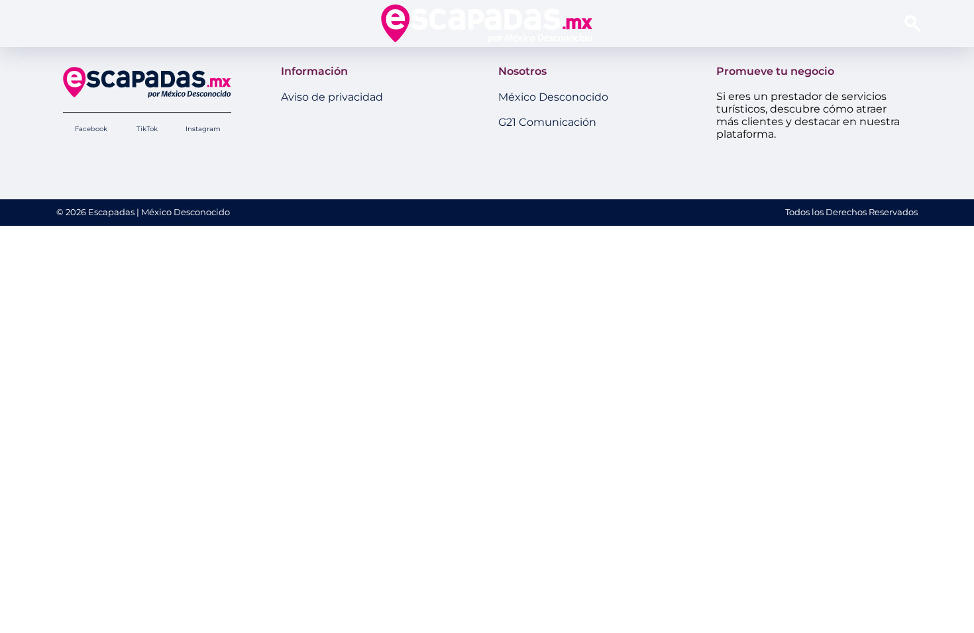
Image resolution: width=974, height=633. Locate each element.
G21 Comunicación (547, 122)
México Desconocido (553, 97)
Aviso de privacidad (332, 97)
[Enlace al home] (486, 23)
